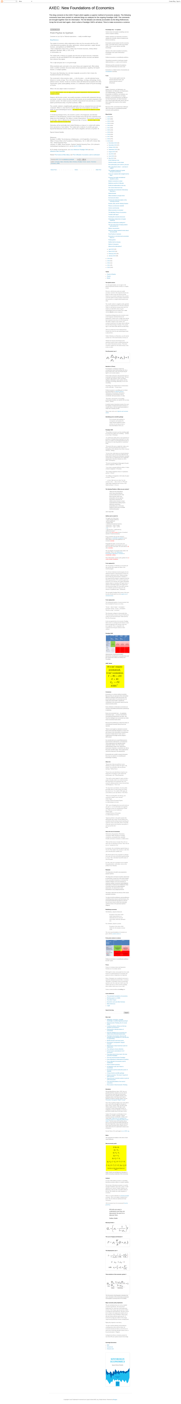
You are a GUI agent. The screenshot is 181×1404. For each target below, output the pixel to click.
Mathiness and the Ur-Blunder (116, 183)
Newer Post (54, 169)
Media (108, 278)
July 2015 (111, 154)
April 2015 (111, 249)
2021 (108, 127)
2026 (108, 116)
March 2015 (112, 251)
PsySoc (84, 161)
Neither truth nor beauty (114, 242)
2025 (108, 119)
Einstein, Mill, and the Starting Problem (118, 203)
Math (71, 161)
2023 (108, 123)
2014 (108, 258)
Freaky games (112, 239)
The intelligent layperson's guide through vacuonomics (116, 171)
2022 (108, 125)
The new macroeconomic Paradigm (116, 1057)
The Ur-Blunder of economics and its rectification (86, 154)
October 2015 (112, 147)
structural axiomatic (124, 1195)
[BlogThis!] (80, 159)
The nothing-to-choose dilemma (115, 1049)
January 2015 (112, 255)
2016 (108, 138)
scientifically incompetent (117, 538)
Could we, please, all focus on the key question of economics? (116, 1026)
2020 (108, 130)
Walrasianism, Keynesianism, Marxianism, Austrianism (115, 552)
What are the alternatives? (115, 246)
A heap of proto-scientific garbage (115, 1073)
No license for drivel (113, 198)
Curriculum (56, 161)
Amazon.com (110, 1349)
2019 (108, 132)
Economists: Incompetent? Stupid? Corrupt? (115, 1100)
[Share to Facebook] (83, 159)
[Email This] (78, 159)
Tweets (109, 276)
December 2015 (113, 143)
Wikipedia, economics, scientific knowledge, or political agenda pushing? (117, 1020)
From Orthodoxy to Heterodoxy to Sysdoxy (117, 1059)
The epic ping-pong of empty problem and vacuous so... (118, 225)
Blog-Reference (54, 40)
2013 (108, 260)
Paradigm (80, 161)
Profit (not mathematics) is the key (117, 185)
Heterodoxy (66, 161)
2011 (108, 265)
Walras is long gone (113, 244)
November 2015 (113, 145)
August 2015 (112, 151)
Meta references (111, 1003)
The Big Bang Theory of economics (117, 212)
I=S (107, 528)
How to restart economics (113, 1064)
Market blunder (112, 193)
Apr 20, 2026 (77, 146)
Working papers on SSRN (113, 998)
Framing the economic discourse (116, 217)
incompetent (109, 71)
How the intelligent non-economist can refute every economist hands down (117, 1033)
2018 (108, 134)
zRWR (58, 163)
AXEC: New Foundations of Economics (81, 8)
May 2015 (111, 158)
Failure (61, 161)
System (88, 161)
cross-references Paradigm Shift (79, 149)
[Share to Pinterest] (85, 159)
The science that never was (115, 187)
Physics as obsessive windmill (116, 206)
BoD (108, 1345)
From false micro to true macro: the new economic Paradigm (117, 1055)
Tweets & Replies (111, 274)
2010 (108, 267)
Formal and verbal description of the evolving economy (117, 200)
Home (76, 169)
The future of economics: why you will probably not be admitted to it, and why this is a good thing (118, 1037)
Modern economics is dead (115, 181)
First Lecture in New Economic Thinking (117, 1084)
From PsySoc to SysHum (114, 234)
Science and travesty (113, 208)
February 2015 (112, 253)
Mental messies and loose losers (115, 1040)
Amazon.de (110, 1347)
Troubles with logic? (113, 214)
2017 (108, 136)
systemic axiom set (116, 933)
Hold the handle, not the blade (116, 162)
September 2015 (113, 149)
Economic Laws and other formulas (116, 1002)
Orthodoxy (74, 161)
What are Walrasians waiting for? (116, 222)
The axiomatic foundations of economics (117, 996)
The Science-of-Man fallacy (62, 154)
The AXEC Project (111, 1000)
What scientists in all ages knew (116, 195)
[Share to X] (81, 159)
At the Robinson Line (113, 160)
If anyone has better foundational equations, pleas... (116, 178)
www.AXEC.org (125, 1131)
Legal (108, 1005)
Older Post (98, 169)
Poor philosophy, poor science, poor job (118, 164)
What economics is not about (115, 210)
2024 (108, 121)
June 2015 (111, 156)
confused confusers (119, 391)
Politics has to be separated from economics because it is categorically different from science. (117, 1120)
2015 (108, 141)
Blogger (115, 1399)
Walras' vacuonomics (113, 228)
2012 (108, 263)
